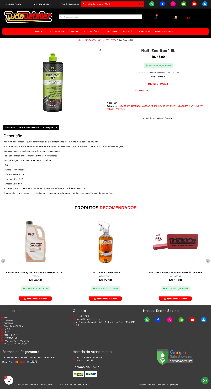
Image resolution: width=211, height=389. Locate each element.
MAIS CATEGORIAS (164, 31)
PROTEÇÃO (128, 31)
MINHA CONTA (14, 4)
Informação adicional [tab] (29, 127)
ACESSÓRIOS (93, 31)
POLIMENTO (144, 31)
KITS (83, 31)
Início (80, 40)
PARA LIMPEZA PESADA (106, 40)
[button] (142, 4)
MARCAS (39, 31)
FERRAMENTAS (43, 4)
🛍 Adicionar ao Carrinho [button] (35, 298)
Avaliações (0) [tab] (50, 127)
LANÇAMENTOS (56, 31)
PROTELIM (120, 109)
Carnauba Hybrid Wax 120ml (96, 4)
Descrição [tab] (10, 127)
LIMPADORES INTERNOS (129, 106)
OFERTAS (73, 31)
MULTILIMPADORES (160, 106)
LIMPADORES (111, 31)
